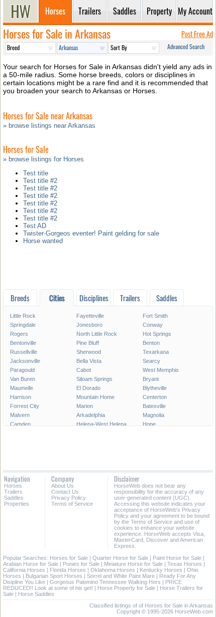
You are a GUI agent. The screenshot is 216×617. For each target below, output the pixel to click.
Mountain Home (95, 397)
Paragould (22, 370)
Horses (13, 486)
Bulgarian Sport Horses (54, 576)
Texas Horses (184, 564)
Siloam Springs (94, 379)
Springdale (23, 325)
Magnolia (153, 415)
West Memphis (161, 370)
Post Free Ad (197, 34)
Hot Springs (157, 334)
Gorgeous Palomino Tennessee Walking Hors (105, 582)
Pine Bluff (87, 343)
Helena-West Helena (101, 424)
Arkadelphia (90, 415)
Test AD (34, 226)
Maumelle (21, 388)
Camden (20, 424)
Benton (151, 343)
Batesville (154, 406)
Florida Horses (68, 570)
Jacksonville (25, 361)
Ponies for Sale (81, 564)
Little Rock (23, 316)
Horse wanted (43, 241)
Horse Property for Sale (126, 588)
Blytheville (155, 388)
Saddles (14, 498)
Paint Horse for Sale (177, 558)
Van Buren (22, 379)
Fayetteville (90, 316)
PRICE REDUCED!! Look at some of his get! (92, 585)
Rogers (19, 334)
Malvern (20, 415)
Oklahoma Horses (112, 570)
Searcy (151, 361)
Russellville (23, 352)
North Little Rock (96, 334)
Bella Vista (88, 361)
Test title (35, 173)
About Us (62, 486)
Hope (149, 424)
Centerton (155, 397)
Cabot (83, 370)
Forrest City (24, 406)
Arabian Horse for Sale (30, 564)
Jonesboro (89, 325)
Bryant (151, 379)
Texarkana (156, 352)
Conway (153, 325)
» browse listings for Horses (43, 159)
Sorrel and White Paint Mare (121, 576)
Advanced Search (185, 46)
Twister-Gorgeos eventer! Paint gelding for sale (91, 233)
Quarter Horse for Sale (120, 558)
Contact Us (65, 492)
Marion (84, 406)
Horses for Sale (69, 558)
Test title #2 (40, 180)
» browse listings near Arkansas (49, 125)
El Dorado (88, 388)
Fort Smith (155, 316)
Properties (16, 504)
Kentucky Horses (161, 570)
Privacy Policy (68, 498)
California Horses (24, 570)
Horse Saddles (36, 594)
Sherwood (88, 352)
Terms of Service (72, 504)
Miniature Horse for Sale (133, 564)
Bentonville (23, 343)
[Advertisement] (108, 269)
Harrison (20, 397)
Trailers (13, 492)
